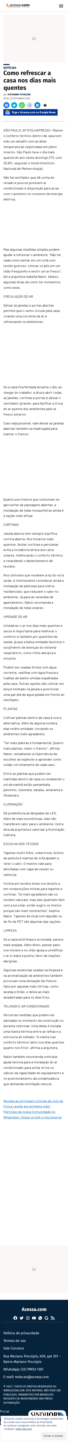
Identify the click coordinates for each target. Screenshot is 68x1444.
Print (45, 105)
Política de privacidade (21, 1333)
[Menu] (61, 6)
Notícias (9, 68)
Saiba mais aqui (23, 1429)
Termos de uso (14, 1341)
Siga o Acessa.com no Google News (34, 112)
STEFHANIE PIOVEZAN (19, 94)
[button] (6, 105)
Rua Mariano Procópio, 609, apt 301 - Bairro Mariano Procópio (31, 1359)
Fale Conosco (13, 1348)
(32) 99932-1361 (32, 1369)
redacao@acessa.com (32, 1377)
